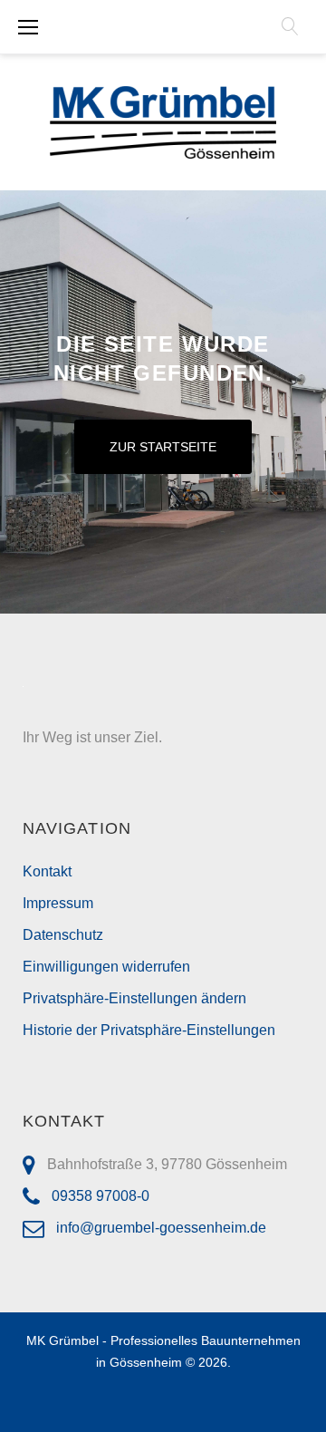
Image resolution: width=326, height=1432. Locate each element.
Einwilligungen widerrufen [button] (106, 966)
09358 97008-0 (100, 1196)
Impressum (58, 903)
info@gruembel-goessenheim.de (161, 1227)
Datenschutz (63, 935)
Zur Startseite (163, 447)
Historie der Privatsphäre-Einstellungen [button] (149, 1030)
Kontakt (47, 871)
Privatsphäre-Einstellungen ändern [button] (134, 998)
